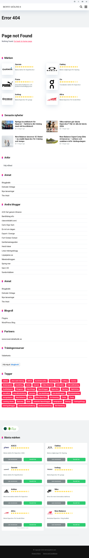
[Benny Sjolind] (12, 6)
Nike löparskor (41, 397)
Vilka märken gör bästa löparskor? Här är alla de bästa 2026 (73, 124)
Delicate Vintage (8, 187)
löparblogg (31, 389)
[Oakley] (52, 74)
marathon (6, 393)
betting (65, 381)
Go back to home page (23, 41)
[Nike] (50, 493)
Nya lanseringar (8, 191)
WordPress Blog (8, 322)
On (61, 79)
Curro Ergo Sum (8, 225)
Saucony (20, 401)
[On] (52, 89)
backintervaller (41, 381)
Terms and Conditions (50, 553)
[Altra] (52, 104)
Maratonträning (74, 393)
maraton (32, 393)
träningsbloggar (9, 406)
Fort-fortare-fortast (9, 238)
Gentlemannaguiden (10, 242)
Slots (28, 401)
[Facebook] (74, 1)
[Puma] (7, 89)
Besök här (33, 459)
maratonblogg (44, 393)
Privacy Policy (36, 553)
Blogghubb (6, 183)
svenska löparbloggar (42, 401)
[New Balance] (50, 515)
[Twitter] (78, 1)
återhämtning (60, 406)
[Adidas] (6, 493)
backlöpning (54, 381)
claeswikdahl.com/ (9, 221)
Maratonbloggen (8, 259)
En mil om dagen (8, 229)
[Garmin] (7, 74)
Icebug (18, 94)
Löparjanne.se (7, 255)
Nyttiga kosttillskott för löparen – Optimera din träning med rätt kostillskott (28, 124)
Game (28, 385)
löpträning (75, 389)
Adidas (5, 381)
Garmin (18, 64)
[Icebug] (7, 104)
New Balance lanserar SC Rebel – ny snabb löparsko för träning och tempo (29, 139)
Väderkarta (6, 356)
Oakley (63, 64)
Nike (30, 397)
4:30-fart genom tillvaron (12, 212)
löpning (65, 389)
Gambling (19, 385)
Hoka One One (47, 385)
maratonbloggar (58, 393)
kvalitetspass (8, 389)
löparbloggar (43, 389)
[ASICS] (6, 450)
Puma (17, 79)
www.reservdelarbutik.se (12, 339)
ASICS (29, 381)
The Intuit (5, 195)
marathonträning (19, 393)
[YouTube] (82, 1)
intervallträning (73, 385)
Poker (64, 397)
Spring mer (6, 264)
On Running (54, 397)
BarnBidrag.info (8, 216)
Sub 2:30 (5, 268)
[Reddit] (86, 1)
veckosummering (45, 406)
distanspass (7, 385)
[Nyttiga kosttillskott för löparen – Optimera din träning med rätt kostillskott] (7, 129)
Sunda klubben (8, 272)
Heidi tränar (6, 246)
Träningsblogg (79, 401)
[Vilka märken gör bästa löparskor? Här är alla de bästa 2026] (52, 131)
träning (67, 401)
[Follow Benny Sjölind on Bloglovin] (11, 365)
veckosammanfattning (26, 406)
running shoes (8, 401)
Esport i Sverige (8, 233)
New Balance (20, 397)
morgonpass (8, 397)
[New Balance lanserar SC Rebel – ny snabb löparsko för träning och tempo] (7, 146)
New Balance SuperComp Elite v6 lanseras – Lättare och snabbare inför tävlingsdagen (73, 139)
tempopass (58, 401)
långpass (19, 389)
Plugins (5, 318)
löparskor (55, 389)
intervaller (60, 385)
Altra (62, 94)
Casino (73, 381)
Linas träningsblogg (10, 251)
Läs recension (12, 459)
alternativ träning (17, 381)
